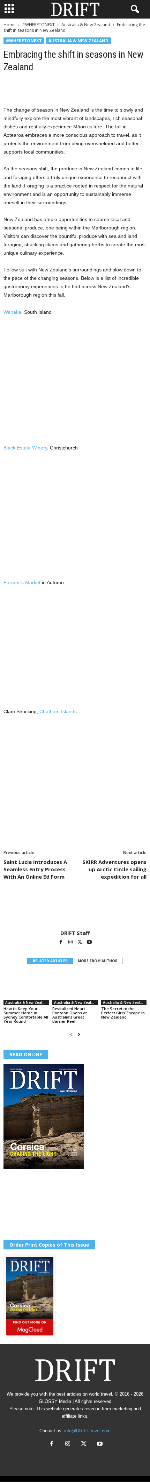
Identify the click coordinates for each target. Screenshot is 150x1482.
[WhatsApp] (59, 88)
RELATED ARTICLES (50, 960)
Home (9, 25)
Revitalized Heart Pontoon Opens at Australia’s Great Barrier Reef (69, 1015)
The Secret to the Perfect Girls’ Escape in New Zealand (123, 1013)
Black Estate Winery (25, 448)
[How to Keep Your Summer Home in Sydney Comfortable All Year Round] (26, 988)
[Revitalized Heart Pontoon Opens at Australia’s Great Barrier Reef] (75, 988)
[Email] (91, 88)
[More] (107, 88)
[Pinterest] (43, 88)
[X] (26, 88)
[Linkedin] (75, 88)
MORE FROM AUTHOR (98, 960)
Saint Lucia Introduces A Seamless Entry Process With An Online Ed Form (35, 869)
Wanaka (12, 312)
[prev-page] (71, 1034)
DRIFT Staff (75, 932)
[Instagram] (71, 942)
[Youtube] (89, 942)
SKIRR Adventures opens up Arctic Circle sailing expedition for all (114, 869)
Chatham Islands (58, 711)
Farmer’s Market (21, 582)
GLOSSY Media (55, 1401)
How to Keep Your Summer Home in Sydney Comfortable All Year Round (25, 1015)
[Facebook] (10, 88)
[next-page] (79, 1034)
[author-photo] (75, 909)
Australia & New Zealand (85, 25)
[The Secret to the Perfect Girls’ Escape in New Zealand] (124, 988)
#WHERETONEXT (38, 25)
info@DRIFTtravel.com (87, 1430)
